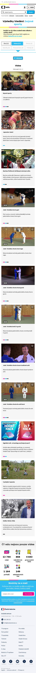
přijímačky (11, 15)
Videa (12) (17, 43)
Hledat (31, 12)
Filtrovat (19, 58)
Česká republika (19, 15)
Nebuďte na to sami (15, 36)
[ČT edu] (5, 8)
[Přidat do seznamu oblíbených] (32, 74)
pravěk (31, 15)
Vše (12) (6, 43)
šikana (26, 15)
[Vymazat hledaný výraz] (25, 12)
